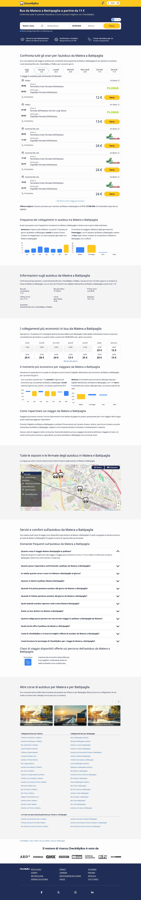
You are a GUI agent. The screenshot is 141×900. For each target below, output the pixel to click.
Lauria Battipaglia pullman (79, 763)
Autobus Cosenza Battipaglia (80, 745)
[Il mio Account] (102, 3)
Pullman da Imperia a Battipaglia (82, 760)
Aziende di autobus (39, 879)
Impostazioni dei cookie (70, 876)
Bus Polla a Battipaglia (78, 786)
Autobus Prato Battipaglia (79, 793)
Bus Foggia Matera (27, 763)
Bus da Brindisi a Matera (29, 745)
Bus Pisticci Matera (27, 793)
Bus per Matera (45, 841)
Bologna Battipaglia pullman (80, 741)
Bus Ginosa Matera (27, 771)
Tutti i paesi (93, 879)
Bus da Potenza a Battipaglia (80, 789)
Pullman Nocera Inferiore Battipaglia (83, 775)
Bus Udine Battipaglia (78, 804)
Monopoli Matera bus (28, 786)
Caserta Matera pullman (29, 749)
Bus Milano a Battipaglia (79, 771)
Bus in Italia (34, 841)
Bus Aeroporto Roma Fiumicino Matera (34, 826)
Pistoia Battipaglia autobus (79, 782)
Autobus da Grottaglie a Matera (32, 778)
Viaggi (62, 879)
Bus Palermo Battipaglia (78, 778)
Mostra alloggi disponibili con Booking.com (37, 31)
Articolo (92, 876)
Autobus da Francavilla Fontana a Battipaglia (86, 752)
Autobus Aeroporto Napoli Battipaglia (83, 819)
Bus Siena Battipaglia (77, 801)
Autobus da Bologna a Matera (31, 741)
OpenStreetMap (109, 510)
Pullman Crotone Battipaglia (80, 749)
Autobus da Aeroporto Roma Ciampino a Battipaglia (88, 823)
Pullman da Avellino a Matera (31, 738)
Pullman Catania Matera (29, 752)
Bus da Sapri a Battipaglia (79, 797)
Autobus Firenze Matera (29, 760)
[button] (60, 475)
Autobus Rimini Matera (29, 801)
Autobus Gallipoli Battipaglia (80, 756)
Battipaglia (113, 467)
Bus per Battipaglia (58, 841)
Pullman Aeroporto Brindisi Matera (33, 823)
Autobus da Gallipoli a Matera (31, 767)
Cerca (111, 97)
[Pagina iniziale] (29, 3)
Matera (99, 467)
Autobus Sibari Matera (29, 804)
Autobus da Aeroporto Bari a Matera (33, 819)
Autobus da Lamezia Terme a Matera (34, 782)
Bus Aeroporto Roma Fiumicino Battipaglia (85, 826)
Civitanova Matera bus (29, 756)
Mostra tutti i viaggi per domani (71, 201)
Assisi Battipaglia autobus (79, 738)
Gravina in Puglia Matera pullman (32, 775)
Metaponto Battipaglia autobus (81, 767)
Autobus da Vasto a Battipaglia (81, 808)
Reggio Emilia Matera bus (30, 797)
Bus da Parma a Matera (29, 789)
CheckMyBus (24, 841)
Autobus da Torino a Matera (31, 808)
